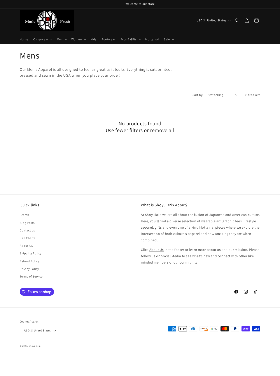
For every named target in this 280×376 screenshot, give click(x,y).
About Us (156, 249)
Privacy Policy (29, 269)
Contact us (27, 230)
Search (24, 215)
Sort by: (197, 95)
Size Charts (27, 238)
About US (26, 246)
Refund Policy (29, 261)
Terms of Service (31, 276)
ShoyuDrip (35, 345)
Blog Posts (27, 223)
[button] (42, 39)
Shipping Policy (30, 253)
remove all (162, 130)
